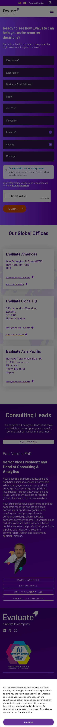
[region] (28, 703)
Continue (28, 722)
